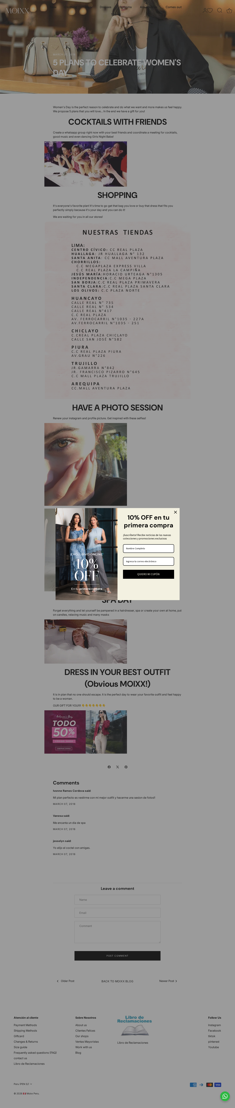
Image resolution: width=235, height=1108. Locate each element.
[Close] (175, 512)
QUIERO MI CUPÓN (148, 574)
